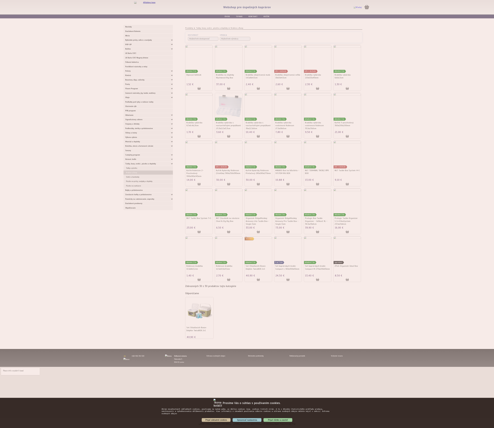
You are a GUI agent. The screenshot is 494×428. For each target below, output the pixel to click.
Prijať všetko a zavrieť (278, 420)
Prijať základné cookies (216, 420)
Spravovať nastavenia (247, 420)
